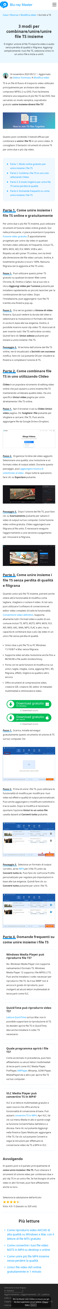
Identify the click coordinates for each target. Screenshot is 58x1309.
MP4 (21, 868)
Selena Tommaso (22, 77)
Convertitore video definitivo (18, 614)
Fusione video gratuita (15, 236)
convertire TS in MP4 (26, 1115)
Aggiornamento (11, 1294)
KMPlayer (22, 1070)
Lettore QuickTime (16, 1017)
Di (39, 1294)
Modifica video (28, 15)
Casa (5, 15)
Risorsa (14, 15)
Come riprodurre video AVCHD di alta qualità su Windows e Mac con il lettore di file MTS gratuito (30, 1234)
